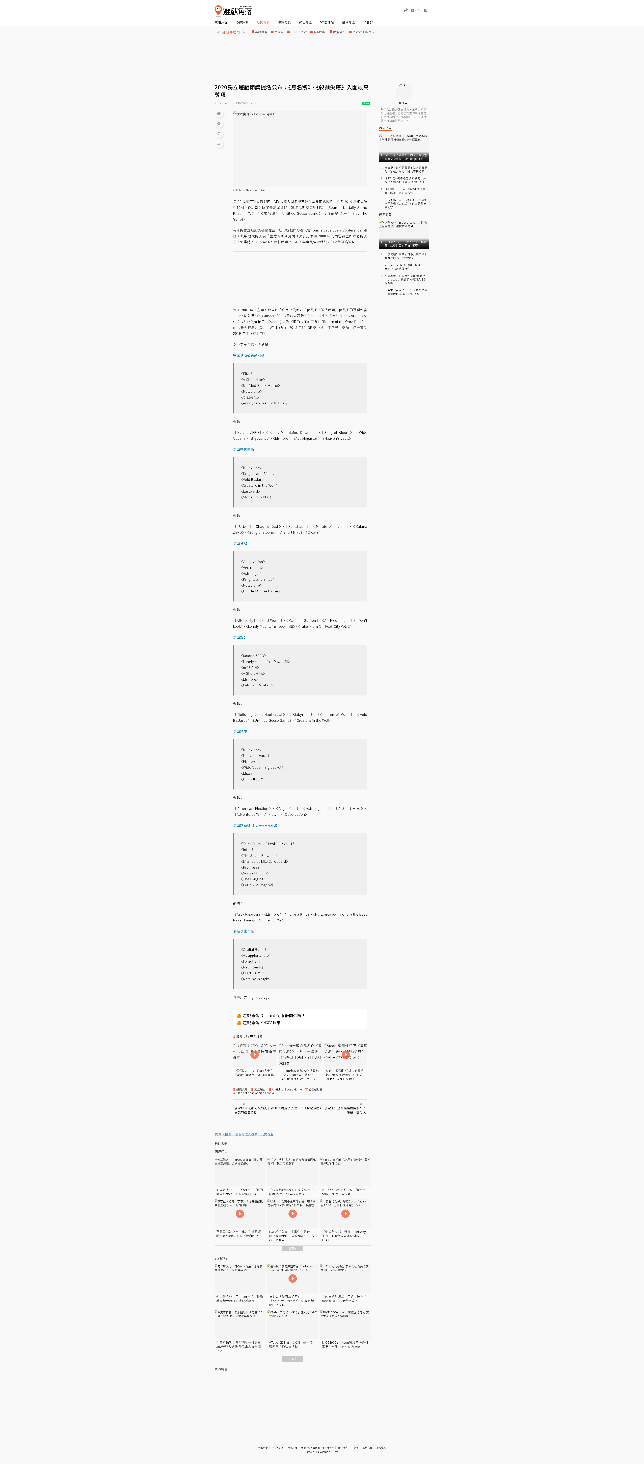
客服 (281, 1447)
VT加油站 (327, 22)
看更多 (293, 1248)
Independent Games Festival (256, 1092)
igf (253, 997)
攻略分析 (221, 22)
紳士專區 (305, 22)
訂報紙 (355, 1447)
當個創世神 (315, 1089)
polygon (265, 997)
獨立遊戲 (260, 1089)
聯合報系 (342, 1447)
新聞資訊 (263, 22)
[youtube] (413, 10)
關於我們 (367, 1447)
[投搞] (406, 10)
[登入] (419, 10)
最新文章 (385, 128)
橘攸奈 (279, 32)
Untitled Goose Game (287, 1089)
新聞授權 (292, 1447)
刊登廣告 (263, 1447)
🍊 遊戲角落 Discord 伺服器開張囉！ (271, 1015)
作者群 (368, 22)
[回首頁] (233, 11)
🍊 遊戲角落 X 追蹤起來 (258, 1022)
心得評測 (242, 22)
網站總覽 (381, 1447)
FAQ (274, 1447)
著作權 (316, 1447)
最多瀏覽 (385, 214)
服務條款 (306, 1447)
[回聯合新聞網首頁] (218, 11)
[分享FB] (219, 113)
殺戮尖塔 (242, 1089)
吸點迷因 (320, 32)
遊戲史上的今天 (364, 32)
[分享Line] (219, 123)
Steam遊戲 (299, 32)
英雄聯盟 (261, 32)
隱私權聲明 (328, 1447)
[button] (426, 10)
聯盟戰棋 (339, 32)
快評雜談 (284, 22)
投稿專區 (348, 22)
